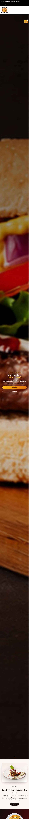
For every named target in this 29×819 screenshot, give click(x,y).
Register (6, 4)
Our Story (14, 391)
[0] (26, 22)
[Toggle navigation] (27, 10)
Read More (14, 804)
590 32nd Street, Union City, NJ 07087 (11, 1)
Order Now (14, 387)
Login (2, 4)
